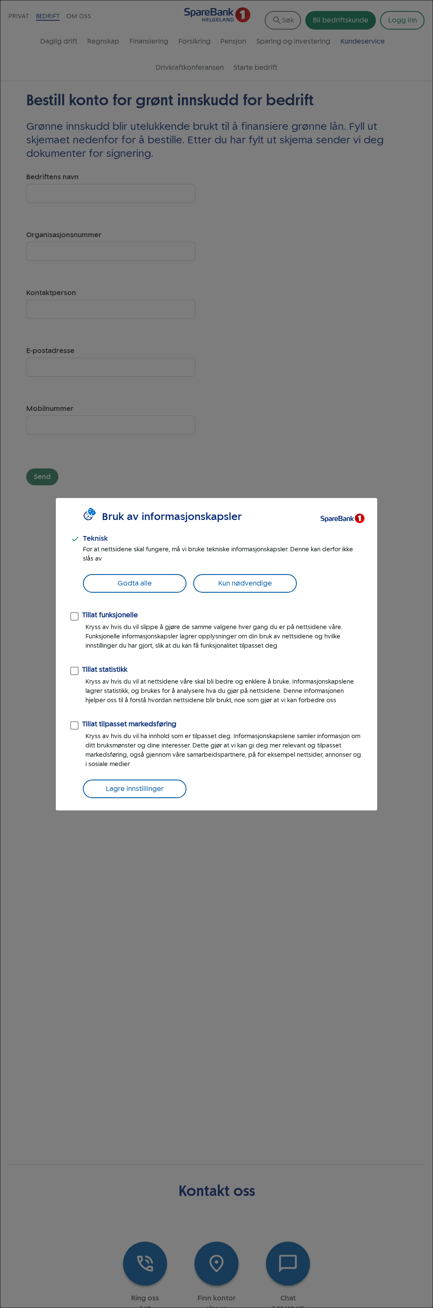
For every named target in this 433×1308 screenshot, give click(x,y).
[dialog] (216, 654)
